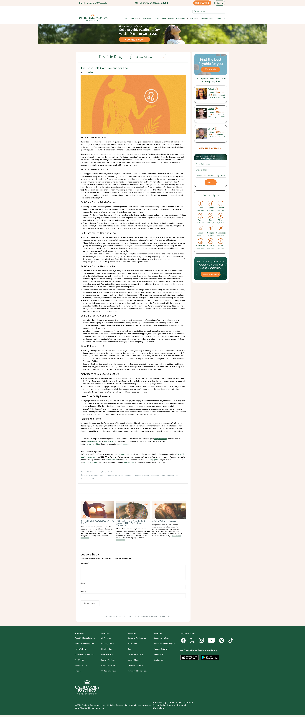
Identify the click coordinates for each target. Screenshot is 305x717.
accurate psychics (91, 462)
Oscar (211, 128)
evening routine (104, 475)
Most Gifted (79, 660)
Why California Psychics (84, 643)
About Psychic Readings (84, 654)
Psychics (134, 18)
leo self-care (120, 475)
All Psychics (106, 638)
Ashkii (211, 89)
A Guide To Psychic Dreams (164, 521)
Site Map (188, 702)
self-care (141, 475)
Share (89, 478)
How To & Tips (81, 665)
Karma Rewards (207, 18)
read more (85, 538)
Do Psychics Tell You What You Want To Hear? (97, 522)
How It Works (160, 18)
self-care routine (152, 475)
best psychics (153, 460)
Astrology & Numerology (137, 671)
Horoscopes (181, 18)
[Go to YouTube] (211, 640)
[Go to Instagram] (201, 640)
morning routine (131, 475)
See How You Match (211, 274)
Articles (193, 18)
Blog (129, 649)
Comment (85, 563)
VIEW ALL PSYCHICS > (210, 148)
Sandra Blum (88, 72)
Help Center (159, 654)
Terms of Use (174, 702)
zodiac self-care (172, 475)
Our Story (124, 18)
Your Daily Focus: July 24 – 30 (117, 617)
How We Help (80, 649)
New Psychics (106, 649)
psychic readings (125, 454)
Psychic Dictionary (161, 649)
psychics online (112, 460)
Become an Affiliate (161, 638)
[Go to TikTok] (230, 640)
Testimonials (147, 18)
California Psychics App (137, 638)
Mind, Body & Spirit (105, 472)
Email (83, 592)
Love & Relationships (136, 654)
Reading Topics (107, 643)
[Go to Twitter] (192, 640)
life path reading (160, 439)
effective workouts (91, 475)
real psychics (129, 462)
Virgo (151, 150)
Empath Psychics (108, 660)
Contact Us (220, 18)
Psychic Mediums (108, 665)
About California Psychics (85, 638)
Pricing (171, 18)
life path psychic (110, 441)
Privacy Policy (159, 702)
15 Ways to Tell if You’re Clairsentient (153, 617)
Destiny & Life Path (135, 665)
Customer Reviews (108, 671)
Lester (211, 109)
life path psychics (94, 441)
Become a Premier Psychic (164, 643)
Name (83, 583)
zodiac (162, 475)
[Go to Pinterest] (221, 640)
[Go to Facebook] (183, 640)
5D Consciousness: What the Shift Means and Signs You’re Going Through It (130, 523)
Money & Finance (135, 660)
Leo (112, 475)
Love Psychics (107, 654)
